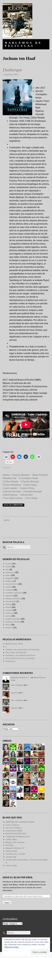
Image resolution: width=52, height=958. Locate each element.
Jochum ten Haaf (12, 491)
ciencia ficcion (12, 584)
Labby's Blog (11, 839)
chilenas (9, 581)
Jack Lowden (10, 488)
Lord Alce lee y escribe (15, 854)
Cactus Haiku (11, 865)
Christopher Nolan (29, 478)
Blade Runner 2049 (14, 644)
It (6, 646)
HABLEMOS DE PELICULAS (23, 44)
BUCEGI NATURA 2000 (16, 833)
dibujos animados (13, 598)
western (9, 627)
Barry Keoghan (40, 475)
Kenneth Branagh (33, 491)
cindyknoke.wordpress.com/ (18, 836)
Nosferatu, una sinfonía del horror (20, 655)
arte (7, 569)
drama (8, 604)
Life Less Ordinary (14, 828)
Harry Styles (31, 485)
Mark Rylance (11, 495)
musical (9, 610)
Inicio (7, 520)
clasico (9, 587)
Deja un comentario (13, 505)
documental (11, 601)
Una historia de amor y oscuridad (20, 658)
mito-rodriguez (17, 685)
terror (8, 625)
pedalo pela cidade (14, 831)
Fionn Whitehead (12, 485)
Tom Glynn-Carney (13, 498)
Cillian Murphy (11, 481)
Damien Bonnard (30, 481)
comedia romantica (14, 593)
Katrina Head (11, 851)
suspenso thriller (13, 622)
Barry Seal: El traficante (16, 652)
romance (9, 613)
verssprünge (11, 857)
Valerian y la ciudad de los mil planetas (23, 649)
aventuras (10, 572)
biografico (10, 578)
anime (8, 566)
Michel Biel (26, 495)
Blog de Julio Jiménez (15, 842)
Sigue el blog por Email (18, 877)
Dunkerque (12, 69)
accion (8, 564)
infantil (8, 607)
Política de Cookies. (11, 947)
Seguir (6, 903)
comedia (9, 590)
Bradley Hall (10, 478)
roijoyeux (15, 693)
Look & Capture (12, 825)
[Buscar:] (17, 547)
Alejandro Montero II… (21, 677)
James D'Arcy (28, 488)
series (8, 616)
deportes (9, 595)
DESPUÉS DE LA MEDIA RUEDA (20, 822)
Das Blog (10, 845)
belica (7, 475)
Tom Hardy (31, 498)
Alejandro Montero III (15, 848)
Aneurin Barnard (21, 475)
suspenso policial (13, 619)
